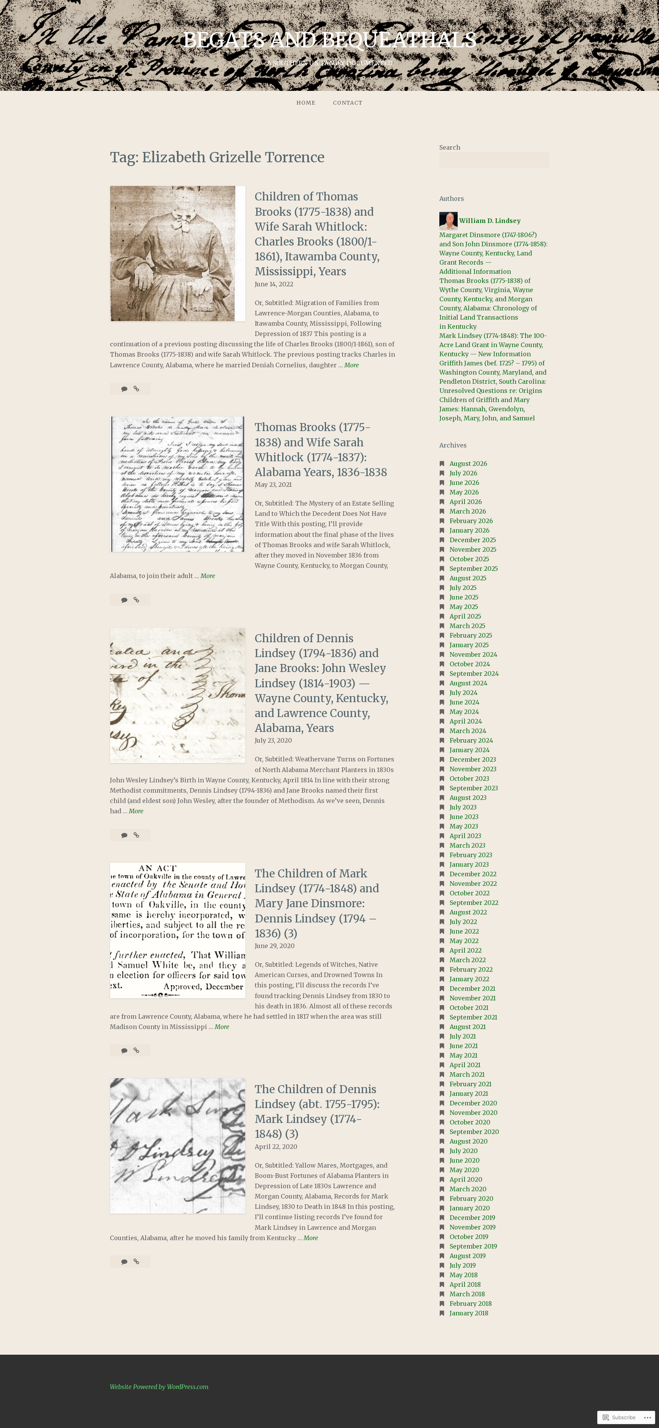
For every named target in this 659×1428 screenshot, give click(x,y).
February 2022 (471, 969)
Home (305, 102)
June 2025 (464, 597)
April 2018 (465, 1284)
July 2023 (463, 807)
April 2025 (465, 616)
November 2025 (473, 549)
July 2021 (463, 1036)
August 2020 (469, 1141)
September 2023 (474, 788)
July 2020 (464, 1151)
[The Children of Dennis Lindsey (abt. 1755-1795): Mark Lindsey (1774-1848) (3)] (136, 1261)
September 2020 (474, 1132)
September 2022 (474, 902)
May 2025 (464, 607)
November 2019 (473, 1227)
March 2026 (468, 511)
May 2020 (464, 1170)
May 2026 (464, 492)
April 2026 (466, 502)
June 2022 (464, 931)
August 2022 (468, 912)
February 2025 (471, 635)
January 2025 (469, 645)
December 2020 (473, 1103)
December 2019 (472, 1217)
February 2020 (471, 1198)
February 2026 (471, 521)
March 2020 (468, 1189)
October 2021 (469, 1007)
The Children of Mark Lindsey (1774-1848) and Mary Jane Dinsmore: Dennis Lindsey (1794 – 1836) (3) (317, 903)
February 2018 (471, 1303)
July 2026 (463, 473)
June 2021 (464, 1046)
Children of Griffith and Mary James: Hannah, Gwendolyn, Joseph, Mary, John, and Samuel (487, 409)
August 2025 (468, 578)
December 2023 (473, 759)
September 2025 (474, 568)
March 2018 (467, 1294)
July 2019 (463, 1265)
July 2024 (463, 692)
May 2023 (464, 826)
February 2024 (471, 740)
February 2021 (471, 1084)
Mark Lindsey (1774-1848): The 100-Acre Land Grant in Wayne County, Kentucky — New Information (493, 345)
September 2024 (474, 673)
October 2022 (470, 893)
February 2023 (471, 855)
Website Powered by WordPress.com (159, 1387)
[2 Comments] (125, 600)
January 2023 (469, 864)
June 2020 (465, 1160)
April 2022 (466, 950)
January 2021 (469, 1093)
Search (449, 147)
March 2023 (467, 845)
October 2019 (469, 1237)
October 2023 (469, 778)
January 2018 (469, 1313)
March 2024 (468, 731)
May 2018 (464, 1275)
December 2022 (473, 874)
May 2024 (464, 712)
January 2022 (469, 979)
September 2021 (473, 1017)
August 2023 (468, 797)
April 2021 (465, 1065)
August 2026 (468, 463)
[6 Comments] (125, 389)
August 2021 (468, 1027)
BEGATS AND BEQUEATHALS (330, 40)
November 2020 (474, 1112)
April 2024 (466, 721)
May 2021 (463, 1055)
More (351, 365)
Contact (348, 102)
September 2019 (473, 1246)
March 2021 (467, 1074)
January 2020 (470, 1208)
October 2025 (469, 559)
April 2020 (466, 1179)
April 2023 (465, 836)
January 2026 (470, 530)
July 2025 (463, 587)
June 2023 (464, 817)
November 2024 (473, 654)
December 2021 (472, 988)
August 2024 (468, 683)
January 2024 (470, 750)
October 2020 (470, 1122)
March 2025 (467, 626)
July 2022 (463, 922)
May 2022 (464, 941)
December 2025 (473, 540)
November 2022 (473, 883)
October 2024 (470, 664)
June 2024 (464, 702)
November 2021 (473, 998)
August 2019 (468, 1256)
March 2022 (468, 960)
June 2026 (464, 482)
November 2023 (473, 769)
